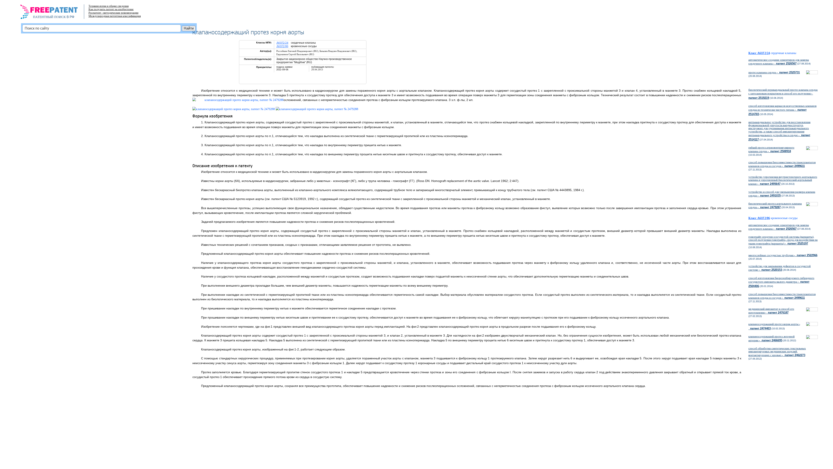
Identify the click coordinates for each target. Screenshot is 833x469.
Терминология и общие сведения (109, 6)
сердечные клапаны (783, 53)
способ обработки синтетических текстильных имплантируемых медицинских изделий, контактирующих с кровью (777, 352)
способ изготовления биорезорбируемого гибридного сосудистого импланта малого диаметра (781, 282)
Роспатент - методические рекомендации (113, 12)
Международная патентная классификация (115, 16)
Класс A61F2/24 (759, 53)
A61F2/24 (282, 42)
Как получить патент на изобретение (111, 9)
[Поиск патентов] (53, 13)
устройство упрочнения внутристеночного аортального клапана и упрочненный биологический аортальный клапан (782, 180)
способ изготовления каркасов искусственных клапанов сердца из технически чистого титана (782, 110)
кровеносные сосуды (784, 218)
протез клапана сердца (774, 72)
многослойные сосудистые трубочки (782, 255)
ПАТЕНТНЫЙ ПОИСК (49, 17)
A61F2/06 (282, 46)
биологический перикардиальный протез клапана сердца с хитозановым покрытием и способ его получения (783, 93)
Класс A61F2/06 (759, 218)
